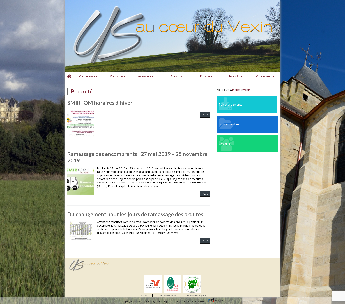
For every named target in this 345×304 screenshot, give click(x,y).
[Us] (69, 76)
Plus (205, 114)
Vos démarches (229, 124)
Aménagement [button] (147, 76)
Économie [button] (206, 76)
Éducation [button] (176, 76)
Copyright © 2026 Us (133, 301)
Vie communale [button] (88, 76)
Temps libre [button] (235, 76)
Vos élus (224, 144)
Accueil (143, 295)
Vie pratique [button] (117, 76)
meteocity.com (241, 89)
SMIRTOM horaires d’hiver (99, 102)
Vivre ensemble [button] (265, 76)
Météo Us (223, 89)
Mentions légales (196, 295)
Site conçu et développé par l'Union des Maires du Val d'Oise (177, 301)
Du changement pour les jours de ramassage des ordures (135, 214)
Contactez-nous (167, 295)
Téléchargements (230, 105)
